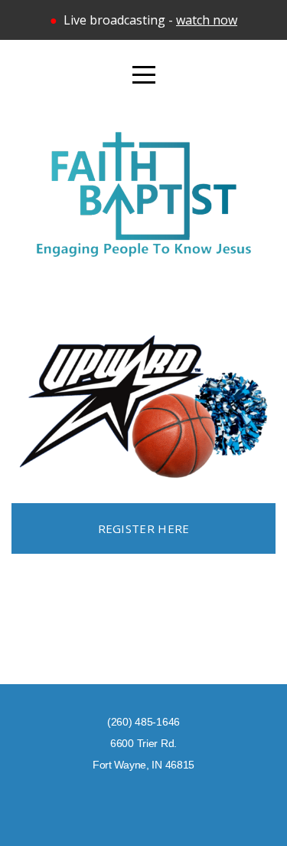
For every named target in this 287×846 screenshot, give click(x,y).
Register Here (144, 528)
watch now (206, 20)
